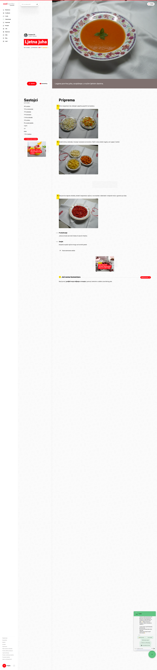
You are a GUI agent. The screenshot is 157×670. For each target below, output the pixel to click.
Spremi (33, 83)
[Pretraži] (37, 4)
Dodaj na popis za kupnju (31, 138)
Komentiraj (44, 83)
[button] (8, 26)
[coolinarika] (9, 4)
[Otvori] (14, 665)
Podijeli (152, 4)
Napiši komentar (144, 277)
